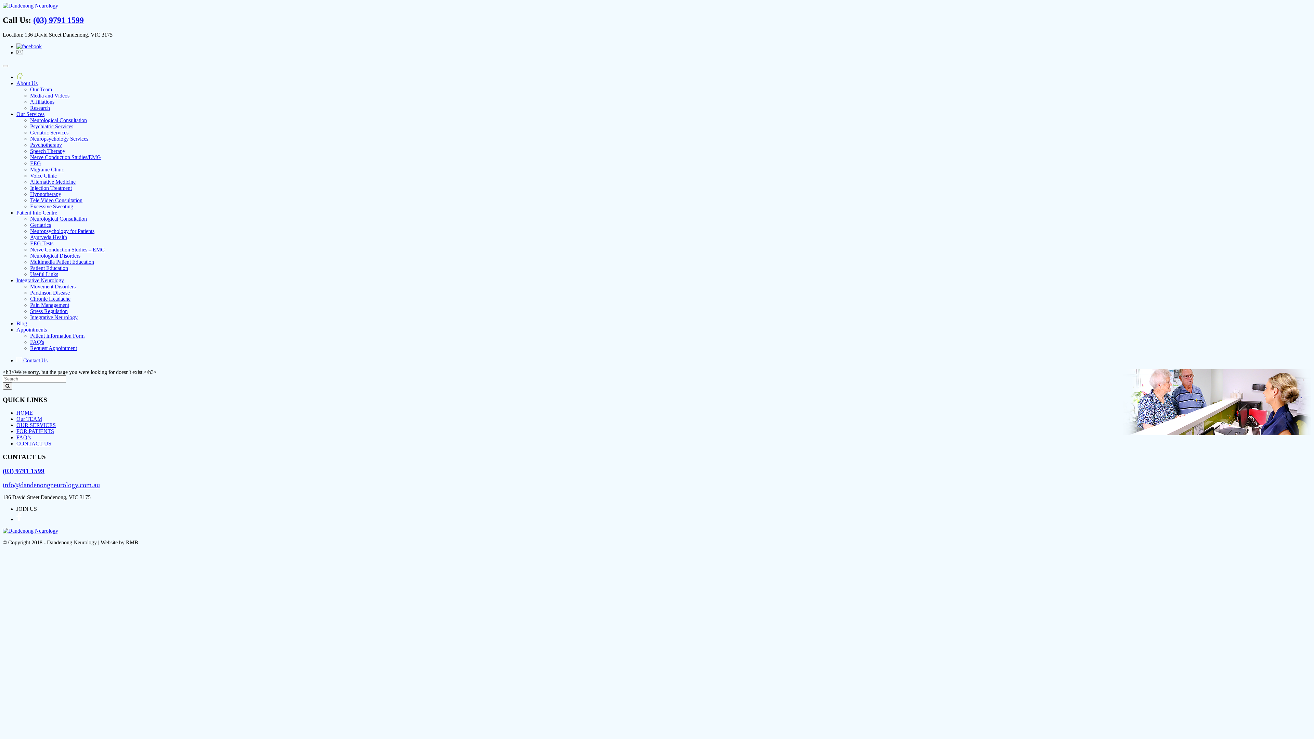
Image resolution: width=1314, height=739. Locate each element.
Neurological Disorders (55, 256)
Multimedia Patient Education (62, 262)
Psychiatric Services (51, 126)
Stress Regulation (49, 311)
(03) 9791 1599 (58, 20)
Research (40, 108)
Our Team (41, 89)
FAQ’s (23, 437)
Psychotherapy (46, 145)
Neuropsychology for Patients (62, 231)
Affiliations (42, 102)
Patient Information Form (57, 336)
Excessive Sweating (51, 206)
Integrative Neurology (40, 280)
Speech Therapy (47, 151)
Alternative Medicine (53, 182)
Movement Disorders (53, 286)
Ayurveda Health (48, 237)
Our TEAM (29, 419)
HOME (24, 413)
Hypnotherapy (45, 194)
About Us (27, 83)
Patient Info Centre (36, 213)
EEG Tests (41, 243)
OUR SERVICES (36, 425)
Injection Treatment (51, 188)
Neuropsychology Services (59, 139)
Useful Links (44, 274)
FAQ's (37, 342)
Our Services (30, 114)
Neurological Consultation (58, 120)
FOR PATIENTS (35, 431)
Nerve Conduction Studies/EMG (65, 157)
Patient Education (49, 268)
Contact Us (35, 360)
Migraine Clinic (47, 169)
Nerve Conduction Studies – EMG (67, 249)
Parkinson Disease (50, 293)
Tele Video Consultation (56, 200)
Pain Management (49, 305)
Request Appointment (53, 348)
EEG (35, 163)
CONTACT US (33, 443)
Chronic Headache (50, 299)
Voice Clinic (43, 176)
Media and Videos (49, 96)
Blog (21, 323)
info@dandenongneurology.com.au (51, 485)
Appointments (31, 330)
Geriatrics (40, 225)
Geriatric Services (49, 132)
